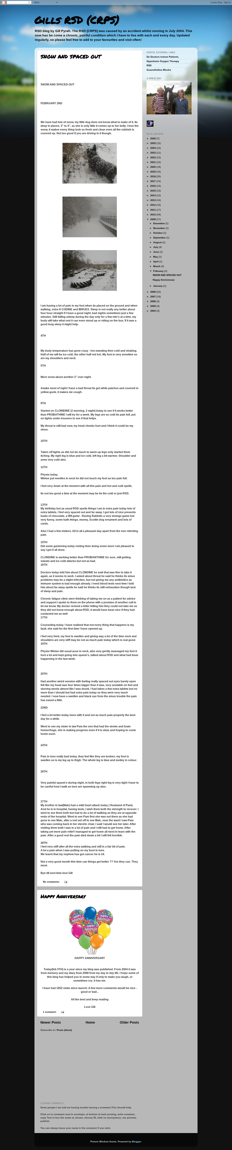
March (157, 266)
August (157, 242)
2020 (153, 167)
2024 (153, 148)
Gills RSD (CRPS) (76, 19)
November (159, 228)
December (159, 223)
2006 (153, 301)
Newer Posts (50, 1022)
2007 (153, 296)
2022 (153, 157)
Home (90, 1022)
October (158, 232)
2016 (153, 186)
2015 (153, 190)
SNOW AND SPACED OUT (71, 56)
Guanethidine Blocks (159, 69)
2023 (153, 152)
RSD (149, 65)
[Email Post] (65, 881)
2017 (153, 181)
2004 (153, 310)
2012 (153, 205)
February (158, 271)
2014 (153, 195)
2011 (153, 209)
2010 (153, 214)
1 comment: (50, 1012)
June (156, 251)
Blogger (136, 1141)
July (156, 247)
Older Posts (129, 1022)
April (156, 261)
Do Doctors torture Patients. (163, 56)
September (159, 237)
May (156, 256)
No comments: (51, 881)
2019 (153, 171)
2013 (153, 200)
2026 (153, 138)
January (158, 286)
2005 (153, 306)
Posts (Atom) (64, 1030)
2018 (153, 176)
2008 (153, 291)
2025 (153, 143)
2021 (153, 162)
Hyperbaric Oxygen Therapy (163, 61)
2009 (153, 219)
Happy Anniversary (63, 896)
